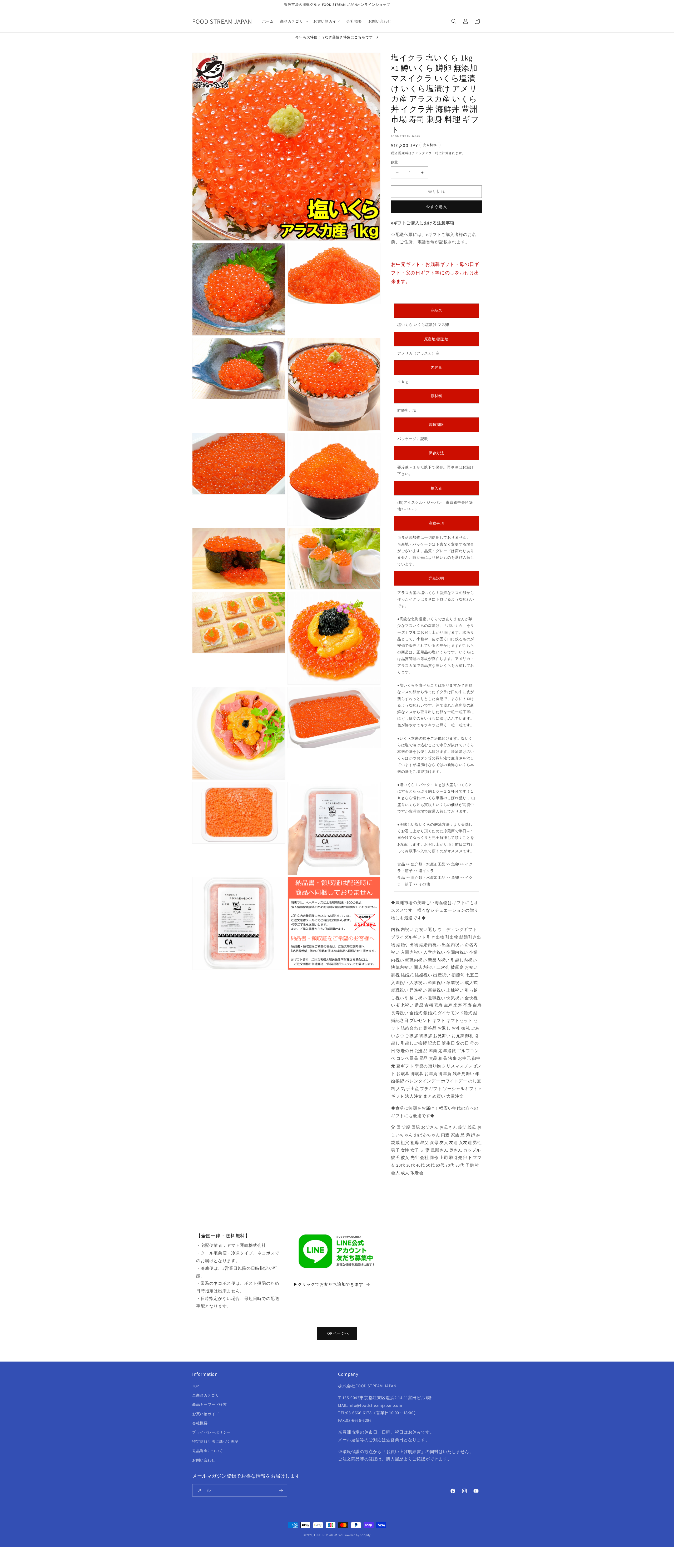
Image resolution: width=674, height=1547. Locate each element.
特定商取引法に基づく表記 (215, 1441)
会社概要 (199, 1423)
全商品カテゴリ (205, 1395)
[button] (293, 21)
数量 (394, 162)
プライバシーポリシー (211, 1432)
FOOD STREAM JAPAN (328, 1535)
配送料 (403, 153)
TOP (195, 1386)
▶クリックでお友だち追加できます (328, 1284)
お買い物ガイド (205, 1414)
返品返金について (207, 1451)
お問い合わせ (203, 1460)
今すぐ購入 (436, 206)
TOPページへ (337, 1333)
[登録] (281, 1490)
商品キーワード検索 (209, 1404)
